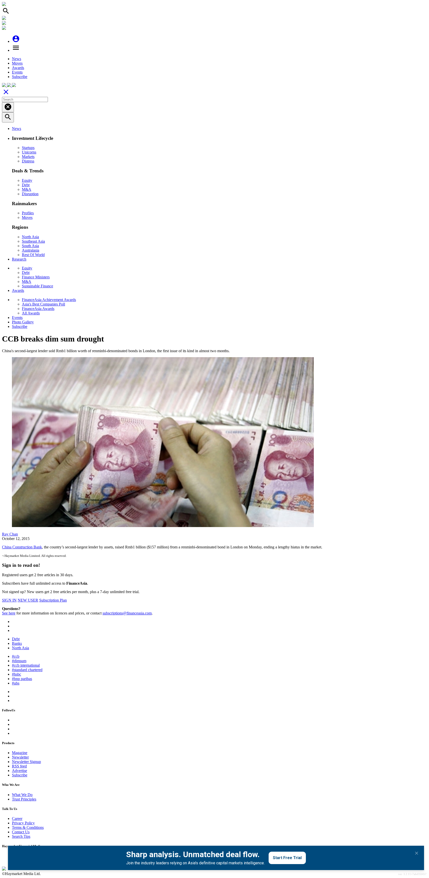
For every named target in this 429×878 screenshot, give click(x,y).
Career (17, 818)
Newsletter (20, 757)
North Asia (30, 237)
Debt (26, 185)
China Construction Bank (22, 547)
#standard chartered (27, 670)
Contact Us (21, 832)
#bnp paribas (22, 679)
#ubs (15, 683)
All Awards (31, 313)
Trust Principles (24, 799)
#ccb (15, 656)
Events (17, 72)
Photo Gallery (23, 322)
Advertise (19, 770)
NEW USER (28, 600)
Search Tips (21, 836)
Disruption (30, 194)
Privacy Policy (23, 823)
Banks (17, 643)
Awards (18, 68)
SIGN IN (9, 600)
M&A (26, 189)
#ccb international (26, 665)
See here (8, 613)
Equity (27, 180)
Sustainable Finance (37, 286)
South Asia (30, 246)
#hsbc (16, 674)
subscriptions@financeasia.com (127, 613)
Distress (28, 161)
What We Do (22, 795)
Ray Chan (10, 534)
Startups (28, 148)
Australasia (30, 250)
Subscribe (19, 77)
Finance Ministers (36, 277)
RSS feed (19, 766)
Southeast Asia (33, 241)
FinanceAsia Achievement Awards (49, 300)
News (16, 59)
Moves (17, 63)
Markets (28, 156)
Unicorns (29, 152)
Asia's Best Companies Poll (43, 304)
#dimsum (19, 661)
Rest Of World (33, 255)
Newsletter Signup (26, 762)
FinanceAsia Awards (38, 308)
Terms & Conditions (28, 827)
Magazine (19, 753)
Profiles (28, 213)
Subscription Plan (53, 600)
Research (19, 259)
